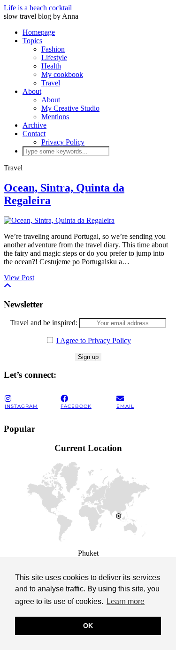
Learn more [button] (126, 601)
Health (51, 66)
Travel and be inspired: (44, 323)
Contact (34, 134)
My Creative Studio (70, 108)
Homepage (39, 32)
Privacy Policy (62, 142)
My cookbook (62, 74)
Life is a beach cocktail (38, 8)
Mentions (55, 117)
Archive (34, 125)
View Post (19, 278)
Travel (50, 83)
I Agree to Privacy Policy (93, 340)
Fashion (53, 49)
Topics (32, 41)
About (32, 91)
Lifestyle (54, 57)
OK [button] (88, 625)
